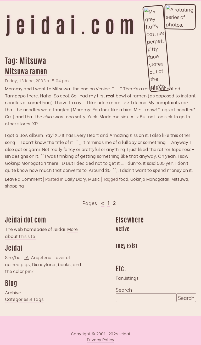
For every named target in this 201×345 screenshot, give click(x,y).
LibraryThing (120, 254)
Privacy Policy (100, 339)
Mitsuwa (179, 179)
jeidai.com (72, 28)
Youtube (130, 254)
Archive (13, 292)
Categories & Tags (24, 299)
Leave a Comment (23, 179)
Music (94, 179)
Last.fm (140, 237)
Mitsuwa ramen (26, 72)
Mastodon (150, 237)
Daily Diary (75, 179)
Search (124, 289)
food (123, 179)
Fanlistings (127, 277)
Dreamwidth (120, 237)
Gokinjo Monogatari (149, 179)
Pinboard (160, 237)
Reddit (171, 237)
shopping (14, 186)
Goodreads (130, 237)
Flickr (140, 254)
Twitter (150, 254)
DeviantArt (160, 254)
